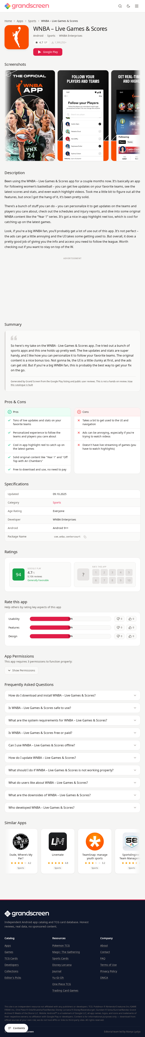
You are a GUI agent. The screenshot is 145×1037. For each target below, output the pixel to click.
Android (38, 35)
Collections (11, 971)
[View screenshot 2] (83, 115)
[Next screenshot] (136, 116)
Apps (20, 21)
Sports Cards (60, 958)
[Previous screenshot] (8, 116)
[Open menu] (136, 6)
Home (8, 21)
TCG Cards (11, 958)
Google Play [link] (50, 52)
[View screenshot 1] (29, 115)
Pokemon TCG (61, 945)
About (104, 945)
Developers (12, 965)
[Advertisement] (72, 287)
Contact (105, 952)
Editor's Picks (13, 977)
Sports (32, 21)
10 (128, 580)
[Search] (120, 6)
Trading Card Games (65, 990)
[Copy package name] (85, 537)
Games (9, 952)
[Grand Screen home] (27, 6)
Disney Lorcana (62, 965)
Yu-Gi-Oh (58, 977)
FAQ (102, 958)
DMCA (104, 977)
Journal (56, 971)
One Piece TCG (61, 984)
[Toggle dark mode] (128, 6)
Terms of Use (108, 965)
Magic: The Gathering (66, 952)
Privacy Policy (108, 971)
